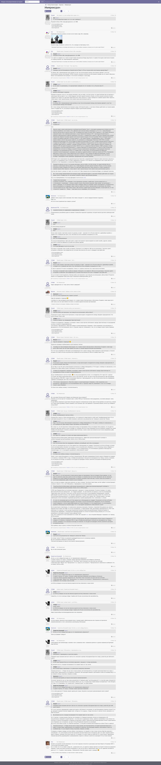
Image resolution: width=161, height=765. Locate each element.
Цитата (114, 47)
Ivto (52, 32)
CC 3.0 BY (90, 764)
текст (87, 514)
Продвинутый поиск (50, 1)
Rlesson (53, 291)
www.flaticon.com (82, 764)
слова (84, 177)
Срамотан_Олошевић (56, 556)
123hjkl (53, 65)
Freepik (76, 764)
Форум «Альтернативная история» (12, 2)
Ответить (48, 11)
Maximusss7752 (55, 207)
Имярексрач (68, 4)
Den (52, 741)
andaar (52, 570)
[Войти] (159, 2)
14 (68, 11)
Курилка (61, 4)
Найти (42, 1)
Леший (53, 15)
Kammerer (53, 195)
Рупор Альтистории (53, 4)
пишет (56, 17)
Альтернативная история (88, 762)
